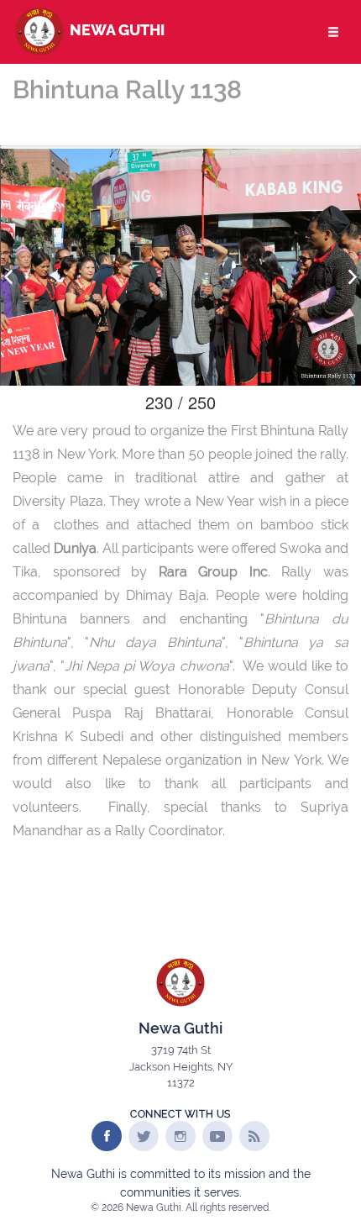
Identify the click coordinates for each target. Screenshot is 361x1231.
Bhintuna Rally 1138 (127, 89)
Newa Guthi (115, 30)
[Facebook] (107, 1136)
